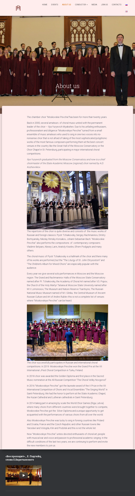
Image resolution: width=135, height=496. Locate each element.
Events (54, 5)
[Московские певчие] (18, 8)
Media (94, 5)
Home (44, 5)
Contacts (116, 5)
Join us (104, 5)
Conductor (80, 5)
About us (66, 5)
